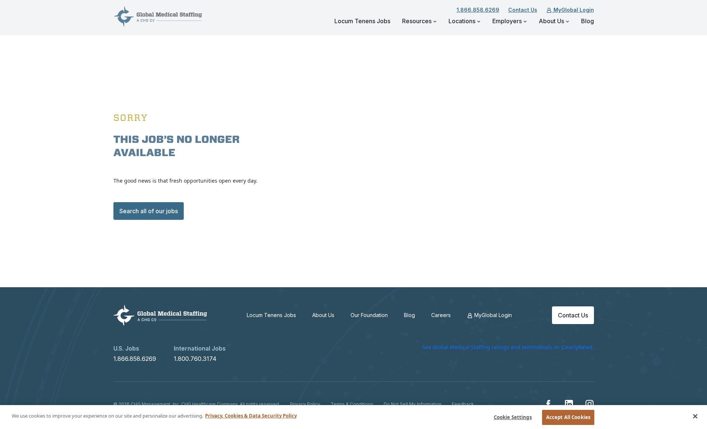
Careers (441, 315)
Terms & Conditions (352, 404)
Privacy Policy (305, 404)
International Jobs (200, 348)
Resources (417, 21)
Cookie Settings (513, 417)
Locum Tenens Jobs (362, 21)
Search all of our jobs (148, 211)
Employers (507, 21)
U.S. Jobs (126, 348)
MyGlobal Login (573, 10)
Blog (587, 21)
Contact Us (522, 10)
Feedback (463, 404)
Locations (463, 21)
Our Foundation (369, 315)
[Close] (695, 416)
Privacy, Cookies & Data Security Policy (251, 415)
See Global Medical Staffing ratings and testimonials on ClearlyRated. (508, 347)
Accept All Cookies (568, 417)
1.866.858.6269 (478, 10)
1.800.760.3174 (195, 358)
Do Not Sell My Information (413, 404)
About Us (552, 21)
